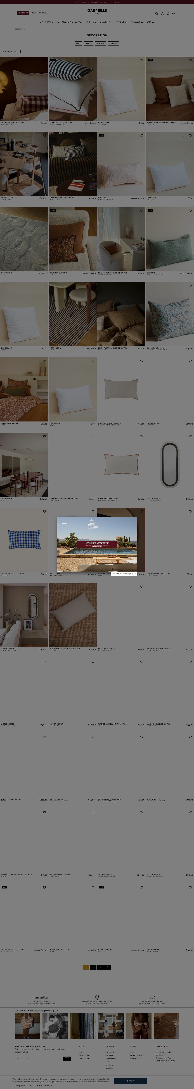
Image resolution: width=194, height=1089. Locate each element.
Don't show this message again (124, 574)
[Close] (136, 517)
